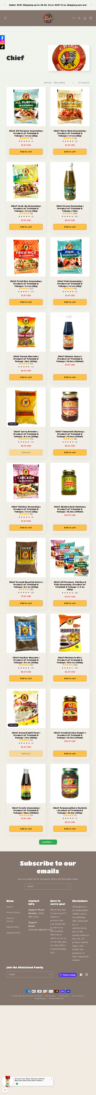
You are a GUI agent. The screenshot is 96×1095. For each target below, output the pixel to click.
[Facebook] (2, 37)
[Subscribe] (68, 886)
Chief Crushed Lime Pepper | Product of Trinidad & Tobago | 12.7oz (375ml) (70, 735)
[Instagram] (2, 42)
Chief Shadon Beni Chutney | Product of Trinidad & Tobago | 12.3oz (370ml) (70, 509)
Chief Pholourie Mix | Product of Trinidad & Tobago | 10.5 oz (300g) (70, 660)
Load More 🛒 (48, 842)
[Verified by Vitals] (17, 1084)
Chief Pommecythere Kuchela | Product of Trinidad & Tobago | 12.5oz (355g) (70, 810)
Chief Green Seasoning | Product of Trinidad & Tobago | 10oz (70, 208)
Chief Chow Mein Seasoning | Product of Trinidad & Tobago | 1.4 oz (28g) (70, 133)
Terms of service (78, 996)
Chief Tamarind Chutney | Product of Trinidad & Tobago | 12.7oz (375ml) (69, 434)
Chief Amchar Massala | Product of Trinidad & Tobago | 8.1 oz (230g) (26, 660)
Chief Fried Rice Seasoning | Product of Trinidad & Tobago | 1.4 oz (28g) (26, 283)
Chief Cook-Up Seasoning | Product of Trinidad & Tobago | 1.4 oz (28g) (26, 208)
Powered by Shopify (35, 996)
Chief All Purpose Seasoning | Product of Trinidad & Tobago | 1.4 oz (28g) (26, 133)
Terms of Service (10, 919)
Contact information (56, 998)
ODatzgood (22, 996)
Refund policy (50, 996)
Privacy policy (63, 996)
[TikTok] (2, 47)
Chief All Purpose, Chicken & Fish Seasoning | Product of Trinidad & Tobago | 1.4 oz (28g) (70, 586)
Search (9, 907)
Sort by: (48, 83)
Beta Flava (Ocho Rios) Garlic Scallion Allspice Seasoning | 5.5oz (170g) (29, 1080)
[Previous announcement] (4, 5)
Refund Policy (12, 927)
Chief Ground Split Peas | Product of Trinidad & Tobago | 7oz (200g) (26, 735)
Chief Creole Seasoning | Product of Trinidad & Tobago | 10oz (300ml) (26, 810)
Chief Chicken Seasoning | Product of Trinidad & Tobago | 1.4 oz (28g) (26, 509)
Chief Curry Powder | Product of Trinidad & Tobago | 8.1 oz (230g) (26, 434)
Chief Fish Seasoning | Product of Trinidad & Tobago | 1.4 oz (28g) (69, 283)
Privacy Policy (13, 912)
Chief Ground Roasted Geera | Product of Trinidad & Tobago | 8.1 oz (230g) (26, 584)
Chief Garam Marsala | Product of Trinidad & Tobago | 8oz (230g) (26, 358)
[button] (5, 18)
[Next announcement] (91, 5)
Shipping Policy (13, 933)
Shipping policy (40, 998)
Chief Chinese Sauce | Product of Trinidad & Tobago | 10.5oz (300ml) (70, 358)
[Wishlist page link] (74, 18)
